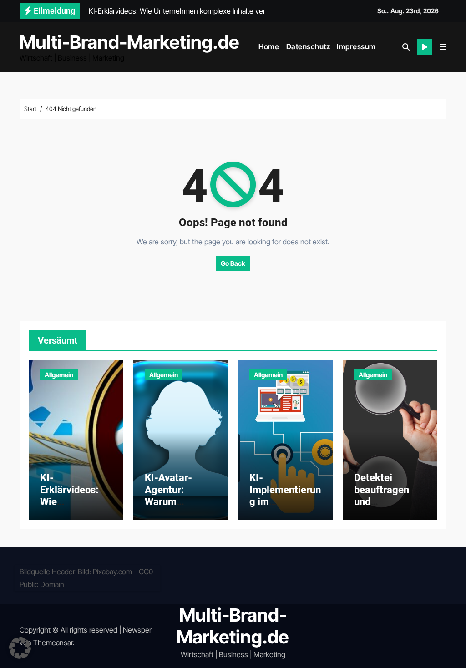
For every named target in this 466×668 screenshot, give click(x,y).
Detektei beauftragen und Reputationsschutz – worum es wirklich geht (389, 507)
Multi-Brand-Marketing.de (129, 42)
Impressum (356, 46)
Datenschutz (308, 46)
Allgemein (59, 375)
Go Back (233, 263)
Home (268, 46)
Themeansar (53, 642)
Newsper (137, 629)
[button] (442, 47)
